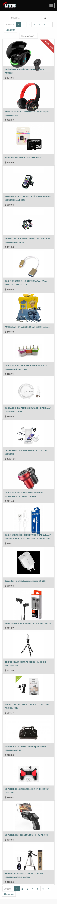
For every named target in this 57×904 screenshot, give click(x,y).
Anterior (10, 24)
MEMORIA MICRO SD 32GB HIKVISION (23, 157)
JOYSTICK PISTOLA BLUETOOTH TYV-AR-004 (26, 834)
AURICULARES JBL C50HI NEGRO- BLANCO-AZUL (28, 623)
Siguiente (10, 29)
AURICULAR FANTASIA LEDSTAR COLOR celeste (27, 326)
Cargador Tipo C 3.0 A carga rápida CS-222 (25, 580)
